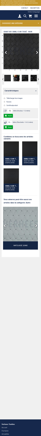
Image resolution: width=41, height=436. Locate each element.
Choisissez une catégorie (12, 23)
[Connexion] (19, 16)
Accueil (4, 428)
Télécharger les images (14, 98)
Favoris (8, 102)
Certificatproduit (12, 105)
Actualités (5, 434)
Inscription (34, 8)
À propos (5, 431)
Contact (24, 8)
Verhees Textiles (9, 15)
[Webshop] (30, 16)
